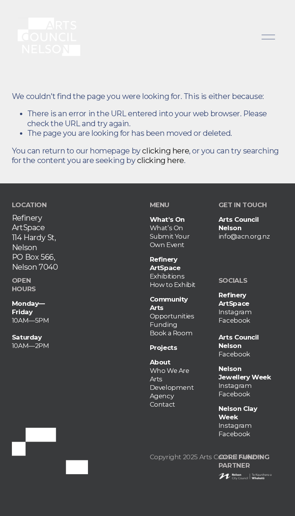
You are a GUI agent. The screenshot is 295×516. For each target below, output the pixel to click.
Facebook (234, 320)
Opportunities (172, 316)
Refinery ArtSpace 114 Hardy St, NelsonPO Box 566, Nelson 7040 (35, 242)
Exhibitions (167, 276)
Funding (163, 324)
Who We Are (169, 370)
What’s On (166, 228)
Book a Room (171, 333)
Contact (162, 404)
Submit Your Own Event (170, 240)
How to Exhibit (173, 284)
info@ (228, 236)
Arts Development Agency (172, 387)
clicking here (165, 150)
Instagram (235, 312)
